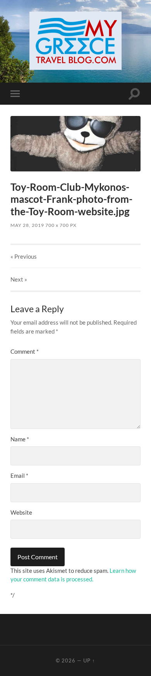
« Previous (23, 256)
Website (21, 512)
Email (19, 475)
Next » (18, 279)
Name (19, 439)
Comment (24, 351)
